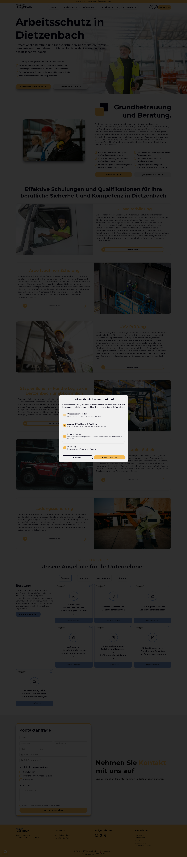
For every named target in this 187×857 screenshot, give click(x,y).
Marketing (71, 447)
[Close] (125, 398)
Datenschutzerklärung (115, 407)
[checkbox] (64, 415)
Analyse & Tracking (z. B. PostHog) (82, 424)
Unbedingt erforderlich (77, 414)
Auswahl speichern (110, 457)
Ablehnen (77, 457)
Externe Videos (74, 434)
